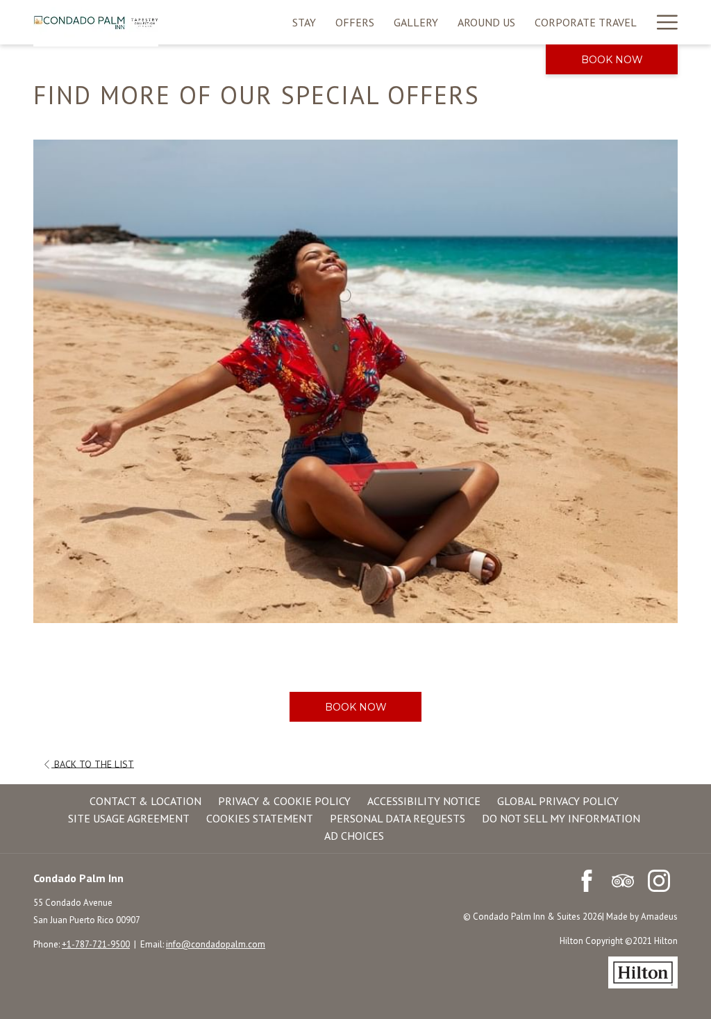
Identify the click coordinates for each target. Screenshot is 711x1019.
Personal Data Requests (397, 818)
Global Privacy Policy (558, 801)
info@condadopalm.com (215, 944)
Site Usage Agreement (129, 818)
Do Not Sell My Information (561, 818)
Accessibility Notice (423, 801)
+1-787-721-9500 (96, 944)
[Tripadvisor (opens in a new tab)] (623, 879)
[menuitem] (304, 22)
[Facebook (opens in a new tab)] (587, 879)
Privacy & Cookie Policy (284, 801)
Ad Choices (354, 836)
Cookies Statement (259, 818)
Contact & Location (145, 801)
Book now (612, 59)
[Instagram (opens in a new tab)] (659, 879)
